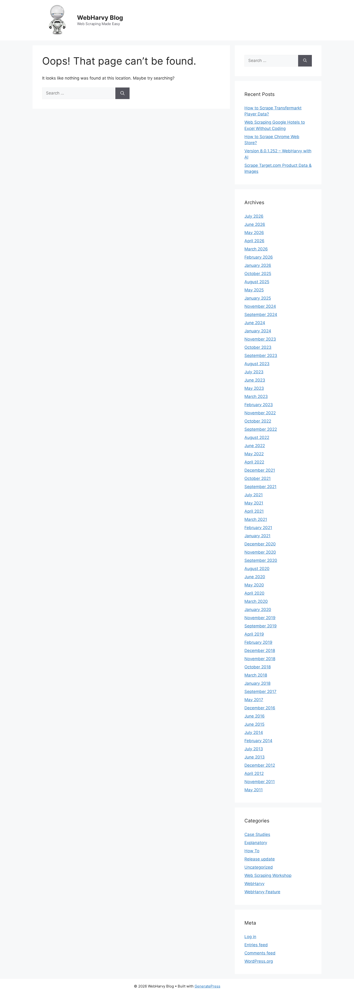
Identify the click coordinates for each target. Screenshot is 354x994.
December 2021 (259, 470)
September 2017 (260, 691)
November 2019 (259, 617)
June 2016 (254, 716)
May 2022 (254, 453)
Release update (259, 859)
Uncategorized (258, 867)
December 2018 (259, 650)
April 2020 (254, 593)
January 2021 (257, 535)
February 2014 (258, 740)
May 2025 (254, 290)
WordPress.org (258, 961)
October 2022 (257, 421)
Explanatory (255, 842)
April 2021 (254, 511)
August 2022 (256, 437)
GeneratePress (207, 986)
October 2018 (257, 667)
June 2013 (254, 757)
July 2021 (253, 494)
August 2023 (256, 363)
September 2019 (260, 626)
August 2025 (256, 281)
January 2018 (257, 683)
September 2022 (260, 429)
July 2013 (253, 748)
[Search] (122, 93)
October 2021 (257, 478)
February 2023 (258, 404)
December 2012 (259, 765)
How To (251, 850)
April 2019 (254, 634)
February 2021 (258, 527)
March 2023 (256, 396)
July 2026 (253, 216)
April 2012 (254, 773)
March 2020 (256, 601)
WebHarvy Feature (262, 891)
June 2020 (254, 576)
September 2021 (260, 486)
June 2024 (254, 322)
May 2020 (254, 585)
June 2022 (254, 445)
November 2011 (259, 781)
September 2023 (260, 355)
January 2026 (257, 265)
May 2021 (253, 503)
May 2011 (253, 789)
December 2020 (260, 544)
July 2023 (253, 371)
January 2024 (257, 331)
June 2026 (254, 224)
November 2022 (260, 412)
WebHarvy (254, 883)
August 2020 (256, 568)
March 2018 (255, 675)
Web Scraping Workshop (267, 875)
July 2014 (253, 732)
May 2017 (253, 699)
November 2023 (260, 339)
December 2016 (259, 707)
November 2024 (260, 306)
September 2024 (260, 314)
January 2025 (257, 298)
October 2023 (257, 347)
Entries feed (256, 944)
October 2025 (257, 273)
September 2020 (260, 560)
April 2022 (254, 462)
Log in (250, 936)
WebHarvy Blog (100, 17)
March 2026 (256, 249)
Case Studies (257, 834)
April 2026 (254, 240)
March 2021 (255, 519)
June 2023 (254, 380)
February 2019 (258, 642)
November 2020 (260, 552)
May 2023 (254, 388)
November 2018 (259, 658)
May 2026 (254, 232)
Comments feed (259, 953)
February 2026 (258, 257)
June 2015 (254, 724)
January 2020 (257, 609)
